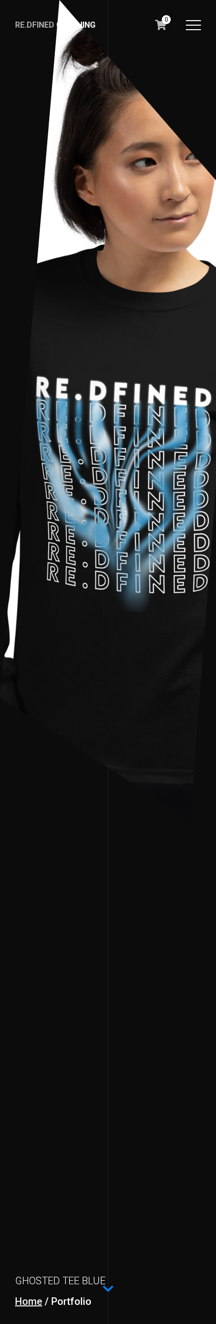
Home (28, 1301)
